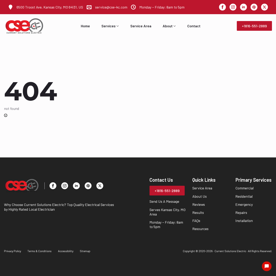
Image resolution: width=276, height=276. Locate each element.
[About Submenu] (174, 26)
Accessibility (65, 251)
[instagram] (233, 7)
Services (108, 26)
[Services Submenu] (117, 26)
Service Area (140, 26)
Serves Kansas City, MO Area (167, 211)
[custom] (254, 7)
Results (198, 212)
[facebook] (222, 7)
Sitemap (85, 251)
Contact (193, 26)
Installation (244, 220)
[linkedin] (243, 7)
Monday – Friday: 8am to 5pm (166, 224)
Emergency (244, 204)
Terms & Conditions (39, 251)
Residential (244, 196)
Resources (200, 228)
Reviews (198, 204)
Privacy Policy (12, 251)
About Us (199, 196)
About (168, 26)
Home (85, 26)
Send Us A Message (164, 201)
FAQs (196, 220)
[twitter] (264, 7)
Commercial (244, 188)
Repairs (241, 212)
